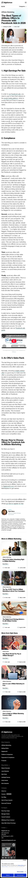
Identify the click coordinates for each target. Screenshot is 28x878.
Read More (5, 564)
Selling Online (6, 651)
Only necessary (20, 875)
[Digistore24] (6, 2)
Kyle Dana (11, 511)
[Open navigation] (25, 2)
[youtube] (3, 858)
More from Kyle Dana (9, 633)
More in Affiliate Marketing (11, 539)
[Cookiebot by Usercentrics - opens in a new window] (20, 860)
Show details (20, 871)
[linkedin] (11, 858)
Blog (3, 6)
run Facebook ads (15, 94)
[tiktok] (14, 858)
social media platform (11, 98)
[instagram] (8, 858)
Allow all (7, 875)
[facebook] (5, 858)
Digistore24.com (8, 486)
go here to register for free (14, 503)
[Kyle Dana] (4, 512)
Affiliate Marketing (7, 12)
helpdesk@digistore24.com (8, 840)
